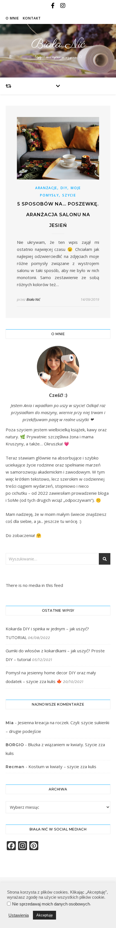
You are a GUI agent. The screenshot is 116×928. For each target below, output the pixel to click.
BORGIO (15, 744)
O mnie (12, 18)
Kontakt (32, 18)
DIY (64, 187)
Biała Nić (58, 44)
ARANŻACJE (46, 187)
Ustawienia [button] (18, 915)
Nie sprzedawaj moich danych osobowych (51, 904)
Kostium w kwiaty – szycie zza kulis (62, 766)
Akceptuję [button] (44, 915)
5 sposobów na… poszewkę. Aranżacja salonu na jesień (58, 214)
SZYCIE (69, 195)
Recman (15, 766)
